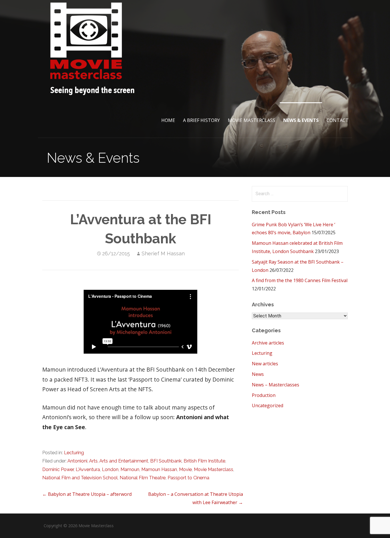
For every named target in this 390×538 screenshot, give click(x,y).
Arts (93, 461)
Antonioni (77, 461)
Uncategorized (267, 405)
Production (264, 395)
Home (168, 120)
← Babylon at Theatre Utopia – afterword (87, 494)
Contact (338, 120)
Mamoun (129, 469)
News (258, 374)
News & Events (301, 120)
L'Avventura (88, 469)
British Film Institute (204, 461)
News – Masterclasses (275, 385)
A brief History (201, 120)
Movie (185, 469)
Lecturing (74, 452)
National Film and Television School (80, 477)
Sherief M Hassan (163, 253)
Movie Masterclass (251, 120)
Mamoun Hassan (159, 469)
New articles (265, 363)
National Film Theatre (143, 477)
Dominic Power (58, 469)
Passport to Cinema (188, 477)
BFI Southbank (166, 461)
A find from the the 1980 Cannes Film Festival (299, 280)
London (110, 469)
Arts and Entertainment (123, 461)
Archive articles (268, 343)
